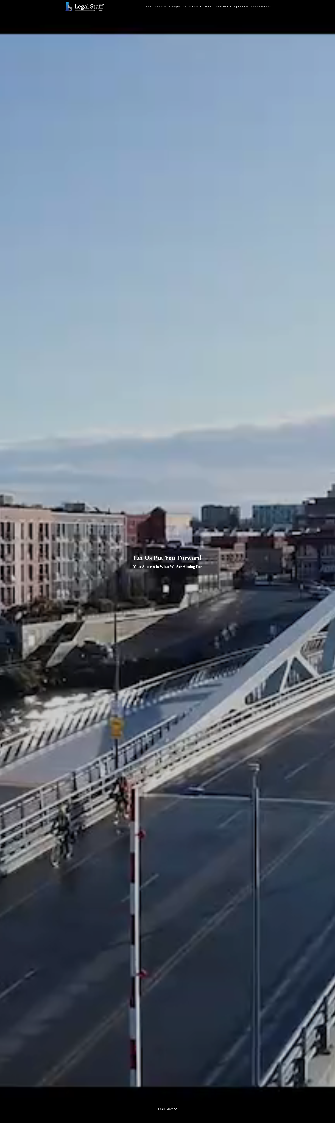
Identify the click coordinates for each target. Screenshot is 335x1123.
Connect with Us (222, 6)
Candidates (160, 6)
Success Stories (190, 6)
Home (149, 6)
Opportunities (241, 6)
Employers (174, 6)
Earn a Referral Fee (261, 6)
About (207, 6)
